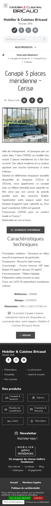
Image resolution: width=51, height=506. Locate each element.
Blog (41, 467)
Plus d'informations (13, 502)
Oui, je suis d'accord (20, 498)
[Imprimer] (24, 100)
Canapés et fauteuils (20, 58)
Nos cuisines (10, 379)
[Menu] (5, 5)
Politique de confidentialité (25, 488)
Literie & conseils (36, 374)
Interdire (38, 498)
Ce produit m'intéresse (27, 230)
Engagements (35, 470)
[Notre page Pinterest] (35, 30)
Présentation (10, 370)
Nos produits (23, 47)
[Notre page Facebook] (21, 30)
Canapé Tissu (39, 58)
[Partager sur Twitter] (40, 100)
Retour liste (13, 100)
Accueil (14, 482)
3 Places (28, 62)
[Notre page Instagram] (28, 30)
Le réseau (29, 467)
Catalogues (17, 470)
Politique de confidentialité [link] (37, 502)
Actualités (9, 374)
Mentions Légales (32, 482)
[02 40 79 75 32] (14, 30)
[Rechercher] (45, 39)
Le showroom (34, 370)
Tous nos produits (27, 55)
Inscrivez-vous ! (27, 438)
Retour (27, 335)
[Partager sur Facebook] (32, 100)
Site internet (14, 467)
